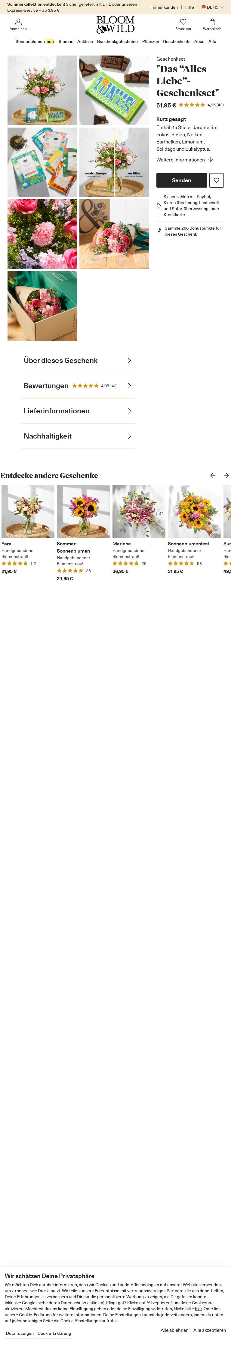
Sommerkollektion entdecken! (36, 4)
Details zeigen (20, 1333)
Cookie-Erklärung (54, 1333)
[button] (181, 180)
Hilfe (189, 7)
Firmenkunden (164, 7)
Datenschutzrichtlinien (82, 1302)
